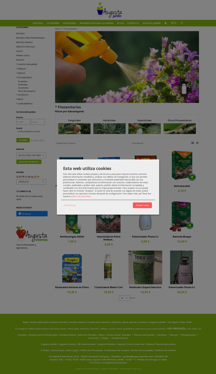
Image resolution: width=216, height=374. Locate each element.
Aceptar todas (142, 205)
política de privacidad (81, 196)
